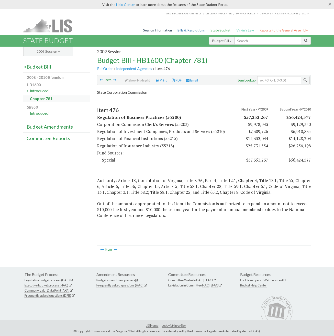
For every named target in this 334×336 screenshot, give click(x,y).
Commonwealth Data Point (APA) (46, 290)
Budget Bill (221, 41)
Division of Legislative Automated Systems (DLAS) (226, 331)
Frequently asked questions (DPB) (47, 295)
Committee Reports (48, 138)
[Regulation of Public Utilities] (114, 80)
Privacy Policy (245, 13)
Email (193, 80)
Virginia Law (245, 30)
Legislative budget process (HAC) (47, 280)
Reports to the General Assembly (283, 30)
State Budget (221, 30)
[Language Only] (101, 80)
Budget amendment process (115, 280)
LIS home (265, 13)
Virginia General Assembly (183, 13)
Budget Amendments (50, 127)
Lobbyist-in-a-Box (174, 325)
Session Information (157, 30)
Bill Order (105, 68)
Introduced (39, 90)
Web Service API (275, 280)
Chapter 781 (41, 98)
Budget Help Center (253, 285)
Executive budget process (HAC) (46, 285)
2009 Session (47, 51)
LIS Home (152, 325)
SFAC (208, 280)
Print (163, 80)
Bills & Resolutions (191, 30)
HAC (199, 280)
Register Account (286, 13)
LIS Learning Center (219, 13)
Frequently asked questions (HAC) (120, 285)
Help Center (125, 4)
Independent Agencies (134, 68)
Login (305, 13)
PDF (178, 80)
